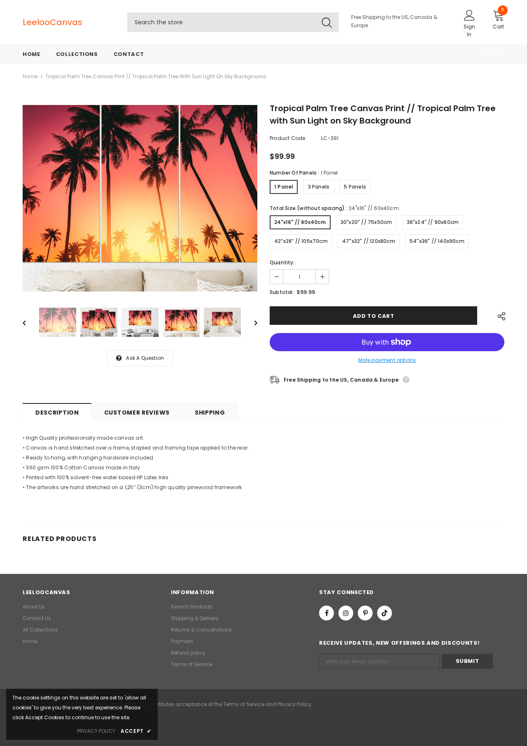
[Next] (250, 322)
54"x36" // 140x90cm (437, 241)
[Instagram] (345, 613)
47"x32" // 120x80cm (368, 241)
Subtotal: (282, 292)
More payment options (387, 360)
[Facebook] (326, 613)
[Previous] (30, 322)
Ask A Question (145, 357)
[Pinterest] (365, 613)
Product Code (287, 138)
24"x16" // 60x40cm (300, 222)
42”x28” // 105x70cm (301, 241)
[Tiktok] (384, 613)
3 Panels (319, 186)
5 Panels (355, 186)
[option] (140, 198)
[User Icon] (469, 15)
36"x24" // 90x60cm (433, 222)
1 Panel (283, 186)
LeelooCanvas (39, 22)
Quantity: (282, 262)
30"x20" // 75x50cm (366, 222)
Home (30, 76)
